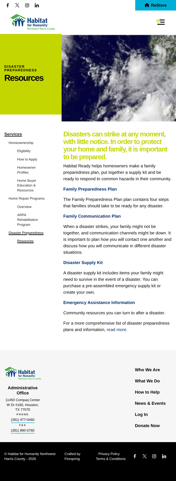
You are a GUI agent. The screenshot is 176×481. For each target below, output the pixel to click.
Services (13, 134)
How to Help (147, 392)
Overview (24, 207)
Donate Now (147, 425)
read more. (117, 329)
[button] (160, 22)
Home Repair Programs (27, 198)
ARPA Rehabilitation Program (27, 220)
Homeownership (21, 143)
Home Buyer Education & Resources (26, 185)
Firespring (72, 459)
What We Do (147, 381)
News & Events (150, 403)
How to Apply (27, 159)
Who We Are (147, 370)
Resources (25, 241)
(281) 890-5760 (22, 430)
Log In (141, 414)
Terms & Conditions (111, 459)
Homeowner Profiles (26, 170)
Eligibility (23, 151)
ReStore (159, 5)
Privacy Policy (109, 454)
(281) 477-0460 (22, 420)
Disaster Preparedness (26, 233)
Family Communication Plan (92, 216)
